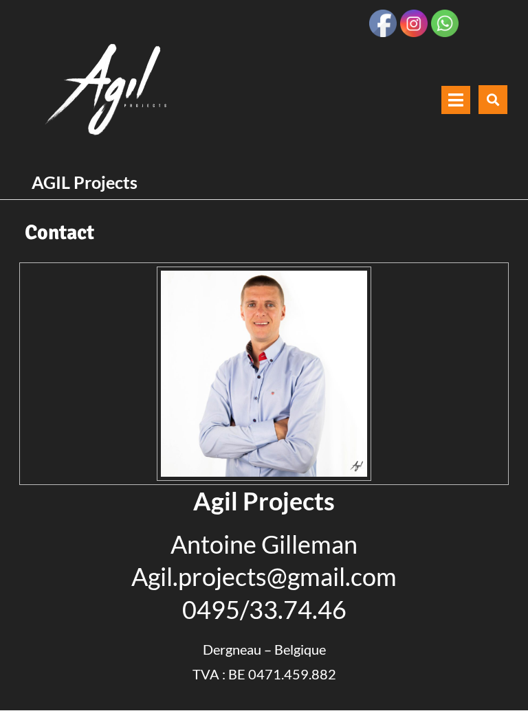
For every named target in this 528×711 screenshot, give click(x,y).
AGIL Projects (85, 182)
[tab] (455, 100)
